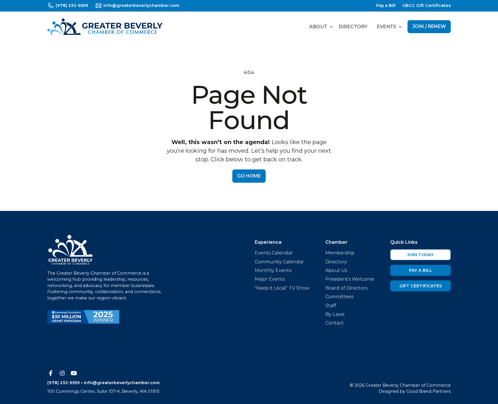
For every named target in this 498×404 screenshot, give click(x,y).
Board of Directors (346, 288)
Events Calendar (274, 253)
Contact (334, 323)
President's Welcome (349, 279)
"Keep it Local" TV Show (282, 288)
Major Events (270, 279)
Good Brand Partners (428, 391)
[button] (319, 27)
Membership (339, 253)
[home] (105, 26)
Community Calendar (279, 262)
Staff (330, 305)
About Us (336, 270)
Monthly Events (273, 270)
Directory (353, 26)
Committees (339, 296)
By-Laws (334, 314)
